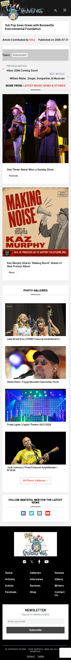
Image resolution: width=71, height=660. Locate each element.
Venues (59, 572)
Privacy (31, 656)
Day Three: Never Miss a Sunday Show (30, 169)
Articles (10, 579)
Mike (32, 39)
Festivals (13, 176)
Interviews (36, 579)
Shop (33, 592)
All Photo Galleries (34, 480)
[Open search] (56, 10)
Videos (59, 579)
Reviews (35, 585)
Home (9, 572)
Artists (9, 585)
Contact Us (60, 594)
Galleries (35, 572)
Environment (19, 55)
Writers (59, 585)
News (12, 272)
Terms (40, 656)
